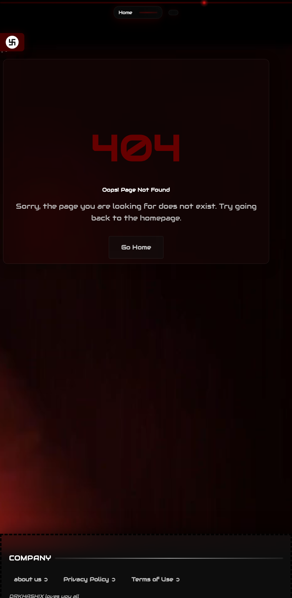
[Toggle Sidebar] (12, 42)
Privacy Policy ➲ (89, 579)
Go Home (136, 247)
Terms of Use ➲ (156, 579)
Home (125, 12)
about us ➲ (31, 579)
